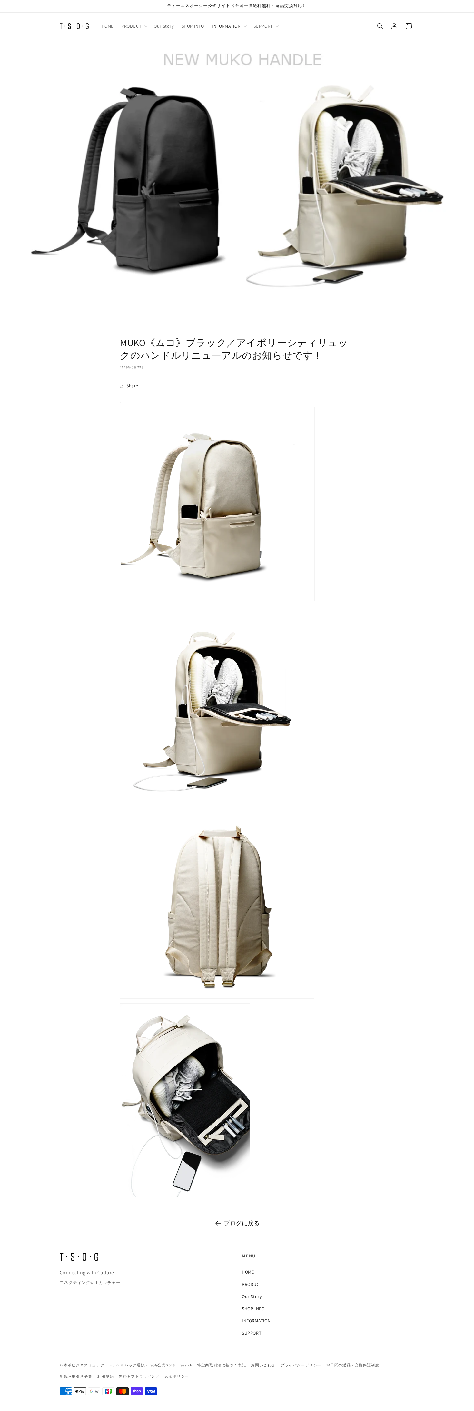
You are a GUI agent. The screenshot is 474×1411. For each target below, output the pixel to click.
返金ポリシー (176, 1376)
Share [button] (132, 386)
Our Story (252, 1296)
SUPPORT (251, 1333)
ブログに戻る (242, 1223)
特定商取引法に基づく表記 (221, 1365)
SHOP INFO (253, 1309)
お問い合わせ (263, 1365)
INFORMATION (256, 1321)
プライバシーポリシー (301, 1365)
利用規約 (105, 1376)
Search (186, 1365)
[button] (133, 26)
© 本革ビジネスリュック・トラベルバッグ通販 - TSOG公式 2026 (117, 1365)
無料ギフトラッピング (139, 1376)
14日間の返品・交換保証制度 (352, 1365)
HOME (248, 1272)
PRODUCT (252, 1284)
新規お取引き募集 (76, 1376)
